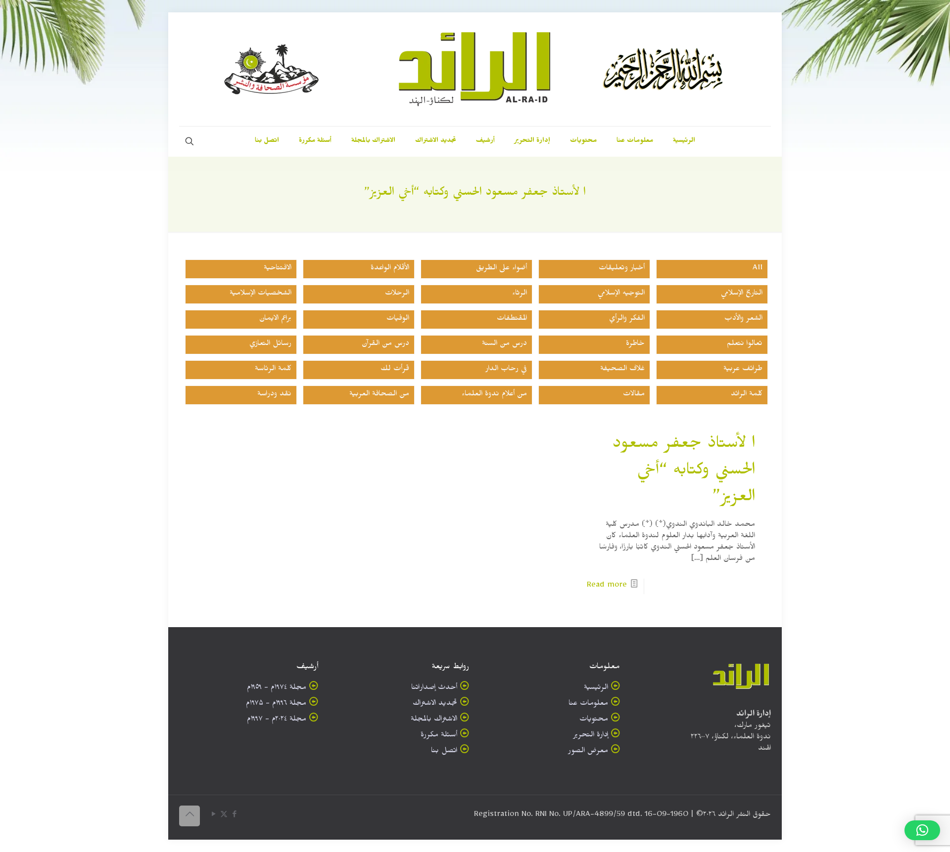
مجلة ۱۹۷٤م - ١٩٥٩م (276, 688)
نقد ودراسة (274, 395)
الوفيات (397, 319)
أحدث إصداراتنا (434, 688)
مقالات (634, 395)
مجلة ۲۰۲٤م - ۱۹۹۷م (276, 720)
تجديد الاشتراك (435, 704)
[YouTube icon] (213, 816)
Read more (607, 586)
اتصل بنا (444, 752)
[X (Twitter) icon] (224, 816)
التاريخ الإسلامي (741, 294)
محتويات (593, 720)
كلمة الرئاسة (273, 370)
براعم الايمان (275, 319)
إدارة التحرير (590, 736)
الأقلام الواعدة (390, 269)
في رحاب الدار (506, 370)
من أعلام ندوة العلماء (494, 395)
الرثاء (519, 294)
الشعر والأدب (743, 319)
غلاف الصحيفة (622, 370)
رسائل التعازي (270, 344)
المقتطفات (512, 319)
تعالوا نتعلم (744, 344)
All (757, 269)
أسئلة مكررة (439, 736)
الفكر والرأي (627, 319)
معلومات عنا (588, 704)
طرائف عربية (742, 370)
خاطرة (635, 344)
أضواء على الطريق (501, 269)
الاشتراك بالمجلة (434, 720)
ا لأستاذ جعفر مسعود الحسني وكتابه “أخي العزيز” (684, 472)
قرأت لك (394, 370)
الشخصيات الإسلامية (260, 294)
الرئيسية (596, 688)
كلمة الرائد (746, 395)
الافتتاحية (277, 269)
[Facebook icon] (234, 816)
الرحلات (397, 294)
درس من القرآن (385, 344)
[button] (922, 830)
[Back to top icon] (189, 816)
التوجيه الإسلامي (621, 294)
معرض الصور (588, 752)
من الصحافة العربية (379, 395)
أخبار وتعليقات (622, 269)
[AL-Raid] (475, 69)
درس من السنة (504, 344)
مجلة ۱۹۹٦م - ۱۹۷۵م (276, 704)
